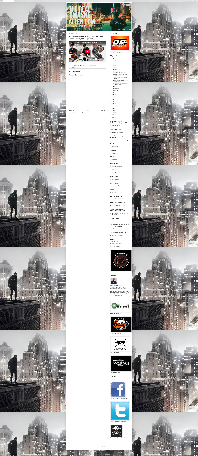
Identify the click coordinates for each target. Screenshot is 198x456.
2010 (113, 117)
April (114, 71)
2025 (113, 60)
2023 (113, 94)
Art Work (113, 172)
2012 (113, 114)
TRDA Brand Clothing (116, 235)
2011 (113, 115)
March (114, 86)
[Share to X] (92, 65)
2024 (113, 92)
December (115, 62)
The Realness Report (116, 228)
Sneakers (74, 67)
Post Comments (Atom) (79, 112)
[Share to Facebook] (94, 65)
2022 (113, 96)
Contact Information (116, 246)
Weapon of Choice (115, 220)
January (114, 90)
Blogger (104, 446)
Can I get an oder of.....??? (117, 205)
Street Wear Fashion (116, 132)
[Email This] (89, 65)
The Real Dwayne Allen (117, 285)
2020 (113, 99)
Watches (113, 159)
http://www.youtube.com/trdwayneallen (120, 378)
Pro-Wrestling (114, 185)
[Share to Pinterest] (95, 65)
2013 (113, 112)
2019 (113, 101)
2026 (113, 58)
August (114, 65)
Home (87, 110)
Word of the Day (115, 125)
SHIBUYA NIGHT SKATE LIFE (119, 72)
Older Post (103, 110)
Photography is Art (115, 166)
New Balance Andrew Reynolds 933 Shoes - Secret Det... (120, 81)
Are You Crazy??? (115, 198)
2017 (113, 105)
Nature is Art (114, 179)
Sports (113, 192)
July (114, 67)
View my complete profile (115, 297)
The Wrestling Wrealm (116, 245)
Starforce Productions (116, 243)
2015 (113, 108)
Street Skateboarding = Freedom (118, 140)
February (115, 88)
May (114, 69)
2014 (113, 110)
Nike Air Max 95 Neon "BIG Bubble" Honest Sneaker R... (120, 84)
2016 (113, 107)
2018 (113, 103)
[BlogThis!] (91, 65)
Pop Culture (114, 146)
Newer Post (71, 110)
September (115, 63)
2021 (113, 97)
